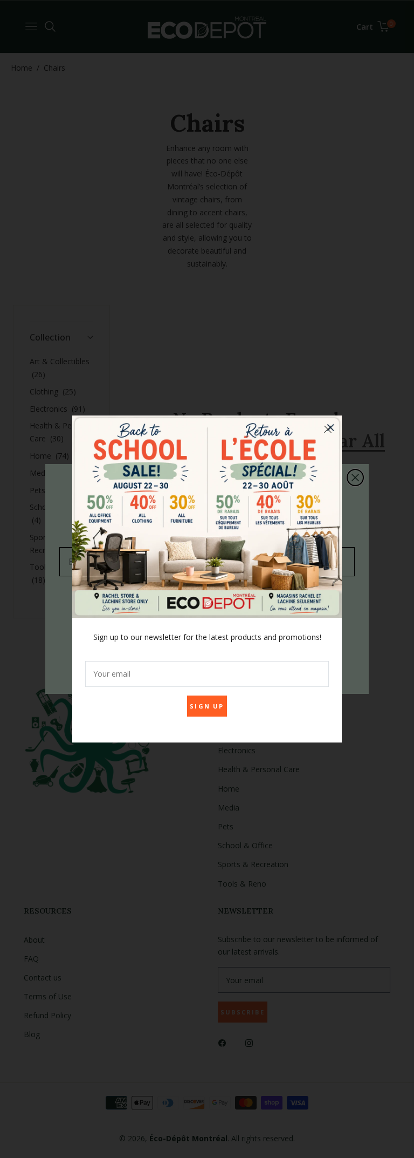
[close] (327, 429)
